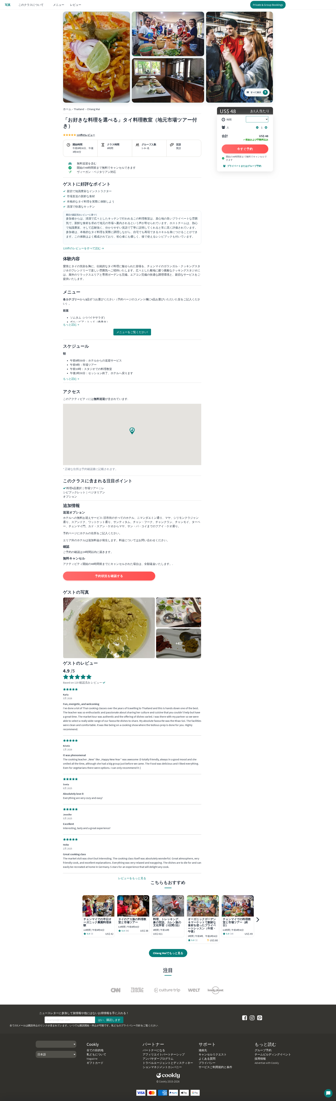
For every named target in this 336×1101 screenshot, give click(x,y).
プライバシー (207, 1063)
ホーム (67, 109)
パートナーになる (154, 1050)
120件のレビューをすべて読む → (83, 248)
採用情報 (260, 1058)
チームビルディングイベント (273, 1054)
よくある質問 (207, 1058)
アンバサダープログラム (158, 1058)
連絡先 (203, 1050)
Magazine (92, 1058)
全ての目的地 (95, 1050)
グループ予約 (263, 1050)
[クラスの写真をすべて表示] (96, 57)
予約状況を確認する (109, 576)
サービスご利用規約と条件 (215, 1067)
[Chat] (328, 1093)
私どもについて (96, 1054)
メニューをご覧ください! (132, 332)
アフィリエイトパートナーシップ (164, 1054)
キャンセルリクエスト (213, 1054)
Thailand (79, 109)
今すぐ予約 (245, 149)
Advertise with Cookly (267, 1063)
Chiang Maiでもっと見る (168, 953)
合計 (225, 136)
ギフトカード (95, 1063)
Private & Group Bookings (268, 4)
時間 (229, 119)
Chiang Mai (93, 109)
